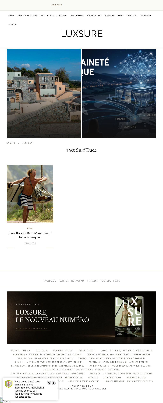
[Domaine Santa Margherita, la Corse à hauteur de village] (44, 93)
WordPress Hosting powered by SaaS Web (81, 388)
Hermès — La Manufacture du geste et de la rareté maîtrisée (112, 358)
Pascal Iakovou (23, 132)
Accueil (11, 143)
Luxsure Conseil (87, 350)
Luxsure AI (145, 15)
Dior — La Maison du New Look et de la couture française (118, 354)
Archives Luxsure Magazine (83, 381)
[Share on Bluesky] (40, 248)
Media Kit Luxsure (20, 350)
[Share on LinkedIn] (30, 248)
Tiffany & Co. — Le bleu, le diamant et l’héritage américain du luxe (47, 366)
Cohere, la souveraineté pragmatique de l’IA (116, 128)
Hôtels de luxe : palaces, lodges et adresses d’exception (121, 373)
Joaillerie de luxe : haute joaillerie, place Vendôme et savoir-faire (48, 373)
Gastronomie (94, 15)
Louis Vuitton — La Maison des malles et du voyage (45, 358)
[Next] (71, 4)
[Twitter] (75, 44)
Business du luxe (136, 377)
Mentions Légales (62, 350)
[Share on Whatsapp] (33, 248)
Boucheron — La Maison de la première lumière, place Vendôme (47, 354)
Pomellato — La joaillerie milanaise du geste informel (118, 362)
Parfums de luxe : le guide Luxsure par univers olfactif (121, 366)
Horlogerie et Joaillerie (31, 15)
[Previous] (67, 4)
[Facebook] (70, 44)
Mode (11, 15)
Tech (120, 15)
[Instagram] (79, 44)
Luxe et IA (132, 15)
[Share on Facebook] (20, 248)
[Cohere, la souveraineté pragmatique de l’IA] (119, 93)
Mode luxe (93, 377)
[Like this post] (17, 248)
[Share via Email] (43, 248)
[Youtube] (88, 44)
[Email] (93, 44)
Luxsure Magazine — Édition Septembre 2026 (128, 381)
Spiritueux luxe (112, 377)
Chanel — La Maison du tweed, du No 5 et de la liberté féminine (49, 362)
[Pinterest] (84, 44)
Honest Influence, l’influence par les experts (126, 350)
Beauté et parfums (57, 15)
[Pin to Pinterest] (27, 248)
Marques (58, 381)
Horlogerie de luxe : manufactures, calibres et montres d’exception (81, 370)
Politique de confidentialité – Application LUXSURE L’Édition (49, 377)
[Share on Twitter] (24, 248)
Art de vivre (77, 15)
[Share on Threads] (37, 248)
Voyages (109, 15)
